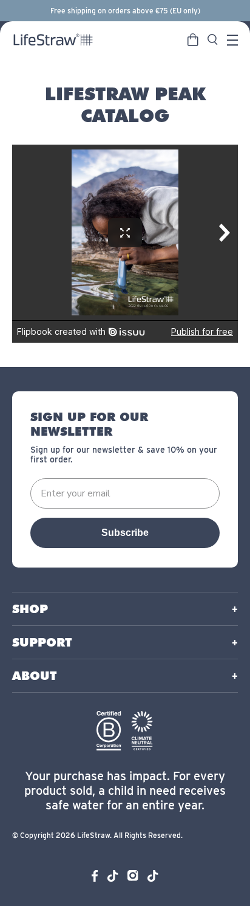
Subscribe (125, 532)
